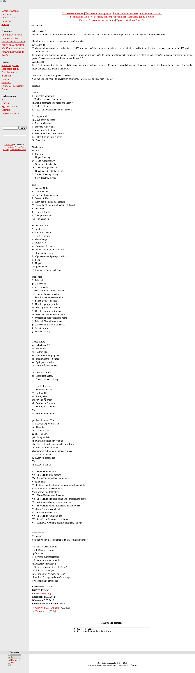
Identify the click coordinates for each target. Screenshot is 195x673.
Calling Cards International (14, 149)
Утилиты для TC (10, 65)
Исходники (41, 611)
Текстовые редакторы (13, 86)
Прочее (120, 20)
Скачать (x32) (42, 607)
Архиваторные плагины (125, 13)
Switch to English (10, 10)
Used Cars (9, 145)
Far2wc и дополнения (13, 51)
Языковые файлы (11, 68)
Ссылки (6, 109)
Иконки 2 (6, 82)
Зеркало (55, 607)
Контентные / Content (13, 45)
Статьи (5, 103)
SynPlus (5, 55)
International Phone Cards (14, 147)
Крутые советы (9, 106)
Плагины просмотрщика (98, 13)
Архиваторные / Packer (13, 41)
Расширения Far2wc (104, 16)
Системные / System (12, 34)
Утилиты (121, 16)
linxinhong (45, 593)
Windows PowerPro (135, 20)
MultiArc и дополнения (13, 48)
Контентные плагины (151, 13)
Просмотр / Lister (10, 38)
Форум (5, 24)
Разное (5, 89)
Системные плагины (73, 13)
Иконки (6, 79)
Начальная (7, 14)
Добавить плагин (11, 113)
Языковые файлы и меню (141, 16)
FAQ (4, 99)
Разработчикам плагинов (102, 20)
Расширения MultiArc (81, 16)
